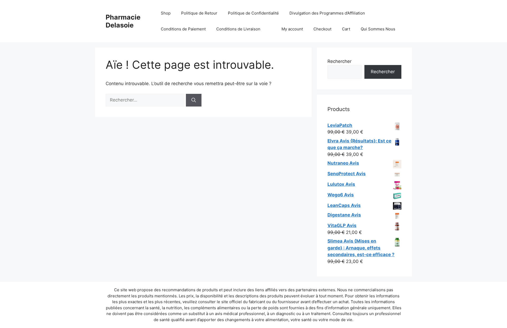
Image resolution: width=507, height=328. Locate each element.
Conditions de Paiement (183, 28)
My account (292, 28)
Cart (346, 28)
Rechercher (339, 61)
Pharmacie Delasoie (123, 21)
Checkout (322, 28)
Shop (166, 13)
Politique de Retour (199, 13)
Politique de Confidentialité (253, 13)
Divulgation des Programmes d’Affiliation (327, 13)
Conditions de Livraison (238, 28)
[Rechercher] (193, 100)
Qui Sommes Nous (378, 28)
